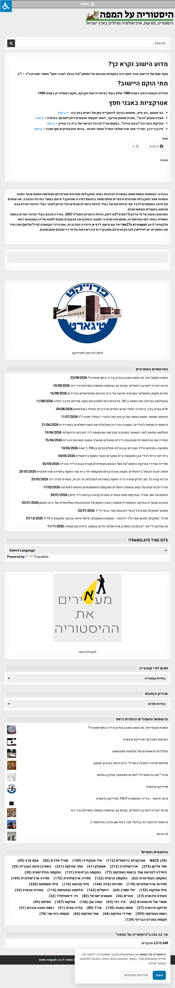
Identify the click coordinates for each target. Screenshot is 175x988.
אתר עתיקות (69, 866)
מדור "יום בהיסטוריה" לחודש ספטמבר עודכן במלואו (132, 775)
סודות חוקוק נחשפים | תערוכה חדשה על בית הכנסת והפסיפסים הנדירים (117, 393)
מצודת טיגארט (152, 896)
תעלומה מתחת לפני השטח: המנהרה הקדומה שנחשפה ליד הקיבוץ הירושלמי (115, 432)
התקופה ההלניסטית (43, 872)
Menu (85, 4)
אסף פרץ (28, 860)
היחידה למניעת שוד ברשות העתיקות (136, 872)
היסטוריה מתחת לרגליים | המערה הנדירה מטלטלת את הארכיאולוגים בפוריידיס (113, 424)
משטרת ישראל (97, 896)
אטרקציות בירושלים (125, 860)
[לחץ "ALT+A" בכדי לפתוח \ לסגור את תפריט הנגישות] (6, 6)
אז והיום (162, 834)
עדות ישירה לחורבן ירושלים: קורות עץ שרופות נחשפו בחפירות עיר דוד (119, 385)
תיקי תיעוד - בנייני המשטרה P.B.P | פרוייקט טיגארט (132, 798)
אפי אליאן (154, 866)
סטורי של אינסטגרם (148, 902)
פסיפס (42, 902)
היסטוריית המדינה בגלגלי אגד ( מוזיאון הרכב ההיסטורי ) (129, 822)
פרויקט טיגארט (152, 908)
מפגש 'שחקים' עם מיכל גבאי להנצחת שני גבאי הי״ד (131, 510)
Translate (41, 556)
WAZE (158, 860)
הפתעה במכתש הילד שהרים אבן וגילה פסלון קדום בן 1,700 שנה (123, 448)
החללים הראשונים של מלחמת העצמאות (140, 751)
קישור (61, 112)
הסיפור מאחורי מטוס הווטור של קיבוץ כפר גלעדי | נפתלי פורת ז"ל (123, 416)
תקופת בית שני (54, 913)
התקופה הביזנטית (83, 872)
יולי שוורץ (124, 890)
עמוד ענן (91, 902)
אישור (159, 975)
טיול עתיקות (153, 890)
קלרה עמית (70, 908)
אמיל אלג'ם (55, 860)
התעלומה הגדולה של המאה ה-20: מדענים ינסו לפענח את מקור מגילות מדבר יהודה (111, 401)
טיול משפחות (43, 884)
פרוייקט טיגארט (157, 786)
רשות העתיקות (151, 913)
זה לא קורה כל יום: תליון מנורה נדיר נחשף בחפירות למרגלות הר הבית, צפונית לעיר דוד (108, 479)
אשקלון (96, 866)
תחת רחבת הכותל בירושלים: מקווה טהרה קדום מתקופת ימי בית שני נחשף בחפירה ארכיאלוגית (102, 471)
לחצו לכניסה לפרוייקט (87, 353)
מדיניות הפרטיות (136, 975)
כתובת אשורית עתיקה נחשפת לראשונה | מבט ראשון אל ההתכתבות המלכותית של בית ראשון (103, 502)
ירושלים (98, 890)
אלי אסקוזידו (87, 860)
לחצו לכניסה (87, 652)
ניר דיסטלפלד (63, 896)
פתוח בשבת (119, 908)
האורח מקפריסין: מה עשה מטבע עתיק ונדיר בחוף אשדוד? (128, 377)
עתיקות (65, 902)
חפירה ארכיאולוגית (30, 878)
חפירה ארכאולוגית (72, 878)
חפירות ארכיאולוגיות (146, 884)
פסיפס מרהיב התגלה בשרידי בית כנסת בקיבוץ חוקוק (131, 763)
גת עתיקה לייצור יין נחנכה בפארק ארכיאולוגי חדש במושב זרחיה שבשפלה (116, 526)
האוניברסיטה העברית (31, 866)
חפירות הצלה (107, 884)
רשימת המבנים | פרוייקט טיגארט (145, 739)
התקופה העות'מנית (149, 878)
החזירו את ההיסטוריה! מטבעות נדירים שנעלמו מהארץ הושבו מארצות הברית (115, 440)
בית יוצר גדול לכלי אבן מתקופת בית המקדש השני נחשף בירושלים (122, 456)
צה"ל (94, 908)
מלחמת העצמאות (65, 890)
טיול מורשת (75, 884)
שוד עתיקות (86, 913)
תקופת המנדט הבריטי (146, 919)
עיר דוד (115, 902)
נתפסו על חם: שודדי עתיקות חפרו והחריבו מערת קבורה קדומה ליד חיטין (118, 495)
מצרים (124, 896)
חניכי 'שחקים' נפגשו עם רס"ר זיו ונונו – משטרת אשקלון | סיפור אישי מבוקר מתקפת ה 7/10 (106, 518)
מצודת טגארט (29, 890)
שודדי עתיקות (117, 913)
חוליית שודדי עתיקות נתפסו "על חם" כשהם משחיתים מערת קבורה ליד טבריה (114, 464)
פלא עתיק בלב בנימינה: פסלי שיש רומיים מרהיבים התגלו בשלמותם (120, 409)
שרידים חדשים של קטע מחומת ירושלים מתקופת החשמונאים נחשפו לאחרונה (114, 487)
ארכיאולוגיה (124, 866)
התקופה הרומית (111, 878)
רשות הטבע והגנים (36, 908)
